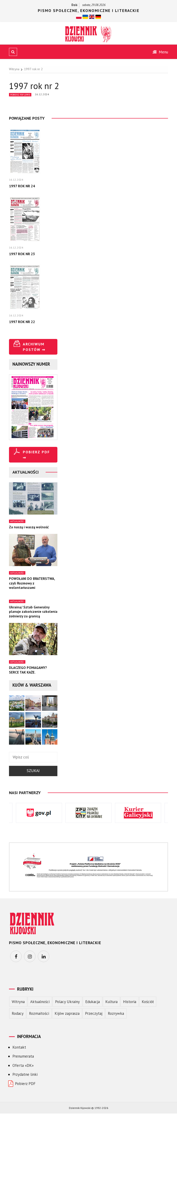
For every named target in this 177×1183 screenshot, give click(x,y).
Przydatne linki (25, 1074)
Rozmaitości (39, 1013)
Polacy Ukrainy (67, 1001)
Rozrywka (116, 1013)
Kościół (148, 1001)
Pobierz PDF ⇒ (36, 455)
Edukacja (92, 1001)
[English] (91, 16)
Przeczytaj (93, 1013)
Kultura (111, 1001)
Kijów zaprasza (67, 1013)
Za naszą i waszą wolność (29, 527)
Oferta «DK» (23, 1065)
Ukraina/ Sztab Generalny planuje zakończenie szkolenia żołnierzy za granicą (33, 611)
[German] (98, 16)
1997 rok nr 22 (22, 322)
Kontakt (19, 1047)
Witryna (18, 1001)
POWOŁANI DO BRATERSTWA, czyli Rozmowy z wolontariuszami (32, 583)
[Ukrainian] (85, 16)
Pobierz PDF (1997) (20, 94)
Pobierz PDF (25, 1083)
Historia (129, 1001)
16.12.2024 (42, 94)
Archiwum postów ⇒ (34, 347)
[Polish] (79, 16)
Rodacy (18, 1013)
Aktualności (17, 521)
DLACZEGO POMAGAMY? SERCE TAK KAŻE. (28, 669)
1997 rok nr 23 (22, 254)
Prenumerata (23, 1056)
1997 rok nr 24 (22, 186)
